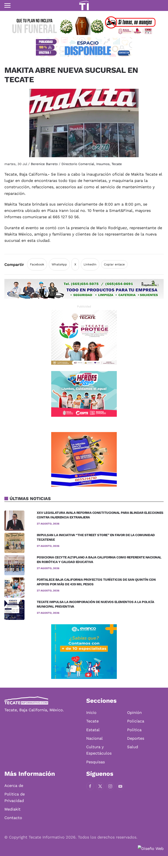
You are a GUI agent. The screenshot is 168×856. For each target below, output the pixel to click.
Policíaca (135, 721)
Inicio (91, 712)
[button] (7, 5)
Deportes (135, 738)
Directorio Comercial (77, 164)
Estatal (93, 729)
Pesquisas (95, 762)
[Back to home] (84, 5)
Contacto (13, 817)
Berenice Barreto (44, 164)
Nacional (94, 738)
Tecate (117, 164)
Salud (132, 746)
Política (134, 729)
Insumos (103, 164)
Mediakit (12, 809)
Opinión (134, 712)
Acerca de (13, 785)
